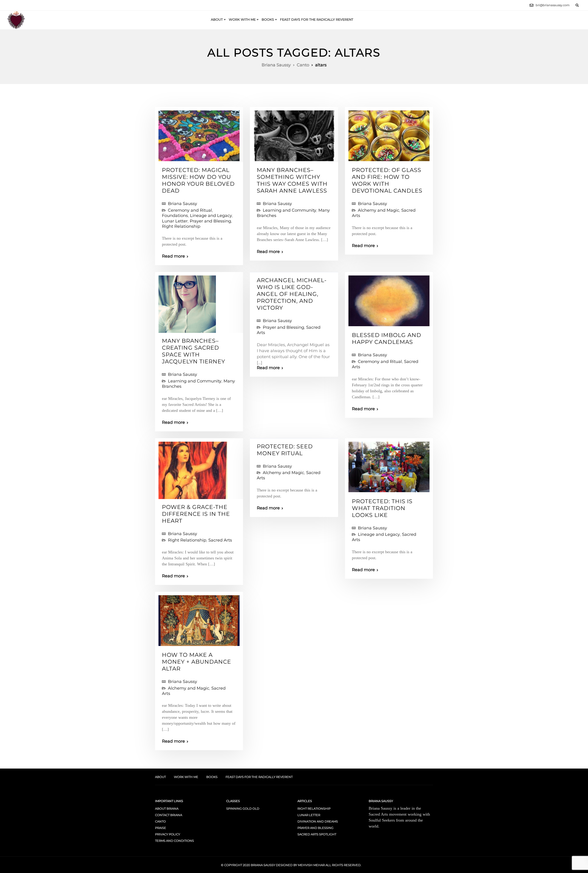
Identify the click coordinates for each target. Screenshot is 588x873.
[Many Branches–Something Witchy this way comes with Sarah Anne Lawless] (294, 133)
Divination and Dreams (317, 821)
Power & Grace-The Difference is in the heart (196, 514)
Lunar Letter (175, 221)
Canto (160, 821)
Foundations (175, 215)
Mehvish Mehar (311, 865)
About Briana (166, 808)
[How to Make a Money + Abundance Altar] (199, 618)
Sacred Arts (220, 540)
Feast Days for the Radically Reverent (316, 19)
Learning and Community (289, 210)
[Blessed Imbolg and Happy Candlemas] (389, 298)
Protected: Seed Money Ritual (285, 450)
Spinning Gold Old (242, 808)
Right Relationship (181, 226)
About (217, 19)
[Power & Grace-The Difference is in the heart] (193, 468)
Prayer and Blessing (210, 221)
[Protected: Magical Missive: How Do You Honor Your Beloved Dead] (199, 133)
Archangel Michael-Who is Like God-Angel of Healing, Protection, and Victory (292, 294)
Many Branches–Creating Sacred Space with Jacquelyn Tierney (193, 351)
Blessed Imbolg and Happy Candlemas (386, 338)
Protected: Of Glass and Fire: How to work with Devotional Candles (387, 180)
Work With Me (242, 19)
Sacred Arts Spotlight (316, 834)
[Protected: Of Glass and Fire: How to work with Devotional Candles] (389, 133)
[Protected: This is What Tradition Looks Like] (389, 464)
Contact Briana (168, 815)
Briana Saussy (182, 203)
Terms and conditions (174, 840)
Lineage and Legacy (211, 215)
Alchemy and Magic (378, 210)
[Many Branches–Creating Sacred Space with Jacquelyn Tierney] (187, 302)
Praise (160, 828)
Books (268, 19)
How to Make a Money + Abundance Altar (196, 661)
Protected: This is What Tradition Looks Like (382, 508)
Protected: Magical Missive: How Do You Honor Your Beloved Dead (198, 180)
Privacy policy (167, 834)
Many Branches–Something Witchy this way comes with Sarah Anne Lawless (292, 180)
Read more (173, 256)
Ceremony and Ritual (190, 210)
